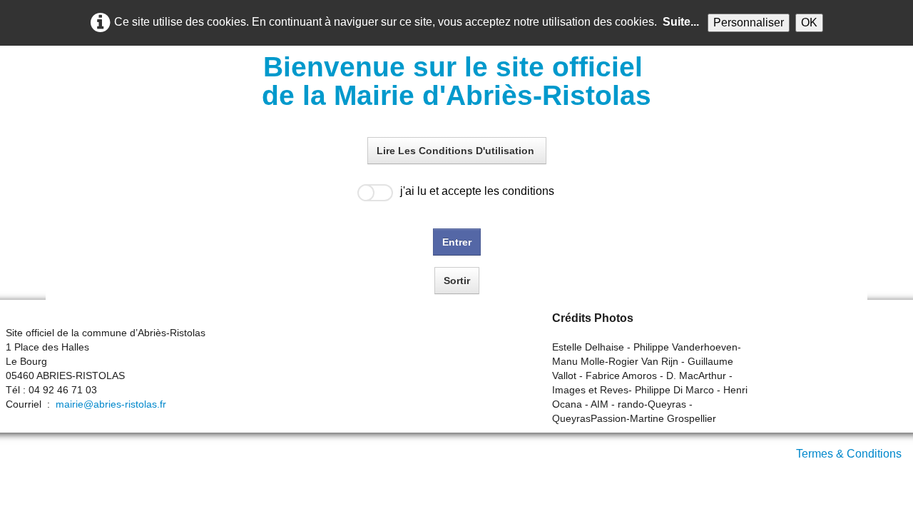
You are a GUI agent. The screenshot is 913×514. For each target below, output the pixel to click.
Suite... (681, 22)
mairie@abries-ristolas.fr (111, 404)
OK (809, 22)
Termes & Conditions (849, 454)
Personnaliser (748, 22)
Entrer (456, 242)
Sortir (457, 280)
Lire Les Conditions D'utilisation (457, 150)
